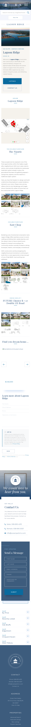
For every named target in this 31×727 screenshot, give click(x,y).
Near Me (15, 17)
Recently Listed (8, 619)
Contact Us (12, 88)
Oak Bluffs (6, 625)
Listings (12, 81)
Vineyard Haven (8, 637)
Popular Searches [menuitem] (15, 724)
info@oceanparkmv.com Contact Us (15, 685)
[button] (28, 12)
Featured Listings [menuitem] (15, 719)
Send (8, 451)
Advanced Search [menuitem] (15, 717)
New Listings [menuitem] (15, 722)
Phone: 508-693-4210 (15, 679)
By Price (5, 613)
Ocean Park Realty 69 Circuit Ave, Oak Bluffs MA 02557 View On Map (15, 702)
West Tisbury (7, 643)
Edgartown (6, 631)
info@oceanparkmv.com (16, 533)
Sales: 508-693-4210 (14, 524)
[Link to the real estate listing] (15, 365)
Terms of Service (11, 456)
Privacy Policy (16, 443)
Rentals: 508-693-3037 (15, 529)
